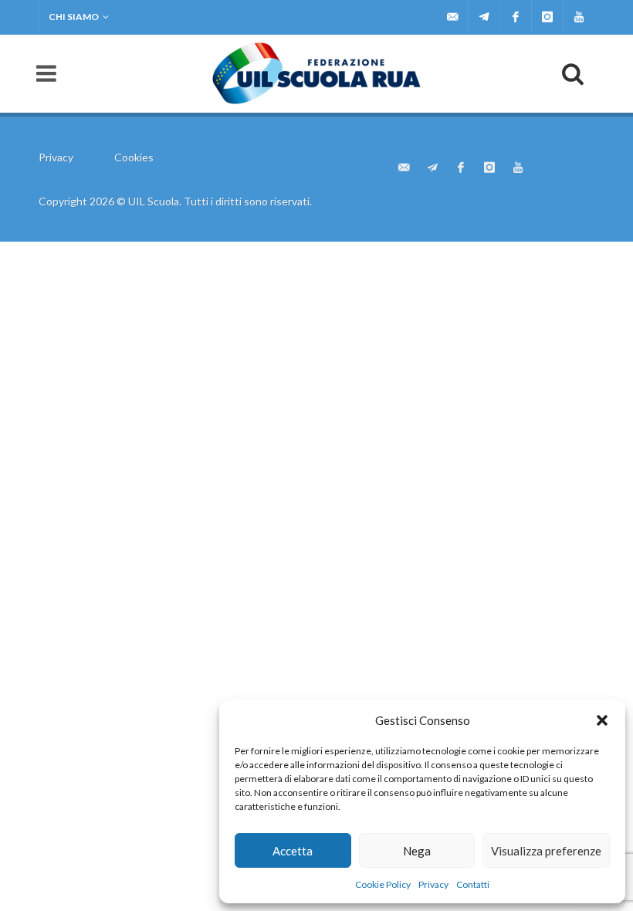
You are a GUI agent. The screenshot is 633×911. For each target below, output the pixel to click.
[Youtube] (579, 17)
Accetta (292, 851)
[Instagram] (547, 17)
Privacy (433, 884)
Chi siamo (74, 16)
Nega (417, 851)
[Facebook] (515, 17)
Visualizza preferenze (546, 851)
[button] (602, 720)
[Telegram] (484, 17)
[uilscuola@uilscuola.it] (452, 17)
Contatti (472, 884)
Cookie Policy (383, 884)
